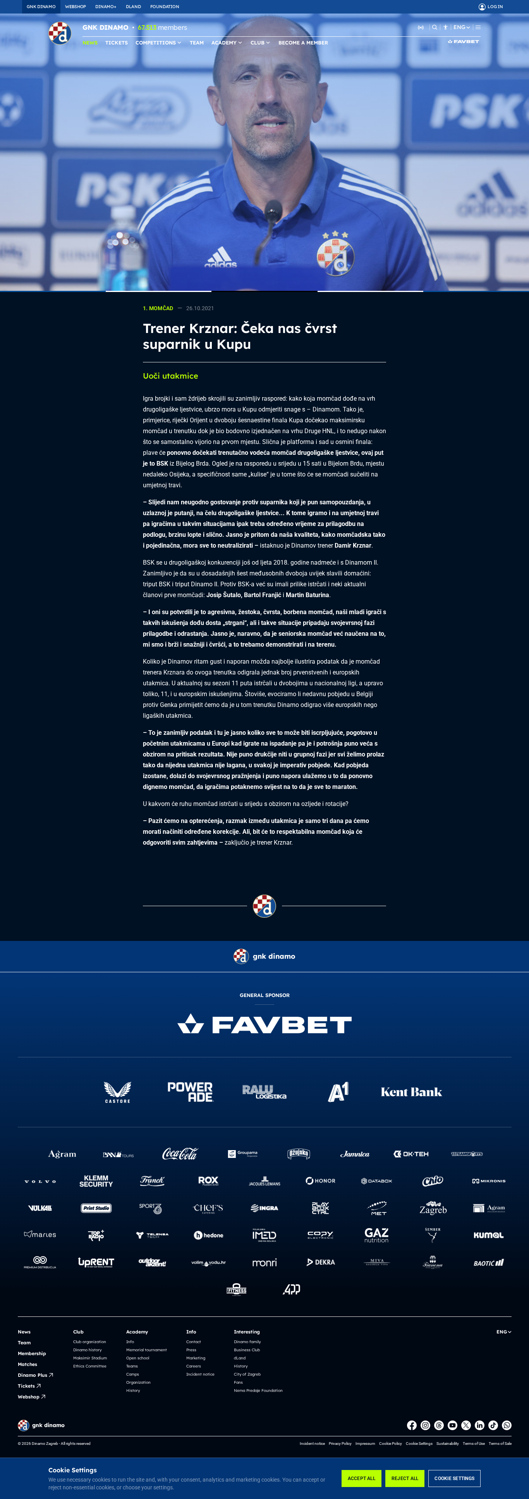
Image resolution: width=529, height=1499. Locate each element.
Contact (193, 1341)
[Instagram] (425, 1425)
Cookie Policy (390, 1443)
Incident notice (200, 1374)
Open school (137, 1358)
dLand (240, 1358)
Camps (132, 1374)
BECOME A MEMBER (303, 42)
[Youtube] (452, 1425)
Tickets (26, 1386)
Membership (32, 1353)
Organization (138, 1382)
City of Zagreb (247, 1374)
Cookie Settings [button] (419, 1443)
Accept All (361, 1478)
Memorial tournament (146, 1349)
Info (130, 1341)
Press (191, 1349)
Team (24, 1342)
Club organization (89, 1341)
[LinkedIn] (479, 1425)
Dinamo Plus (32, 1375)
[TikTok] (493, 1425)
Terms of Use (474, 1443)
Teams (132, 1366)
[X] (466, 1425)
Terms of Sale (500, 1443)
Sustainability (447, 1443)
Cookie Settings (454, 1478)
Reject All (405, 1478)
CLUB (257, 42)
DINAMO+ (105, 6)
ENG (459, 27)
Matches (27, 1364)
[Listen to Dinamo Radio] (421, 27)
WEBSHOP (75, 6)
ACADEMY (224, 42)
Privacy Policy (340, 1443)
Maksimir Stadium (90, 1358)
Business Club (247, 1349)
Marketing (195, 1358)
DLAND (133, 6)
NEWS (90, 42)
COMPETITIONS (156, 42)
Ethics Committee (89, 1366)
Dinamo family (247, 1341)
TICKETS (116, 42)
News (24, 1332)
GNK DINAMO (41, 6)
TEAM (197, 42)
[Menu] (478, 27)
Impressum (365, 1443)
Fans (238, 1382)
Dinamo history (87, 1349)
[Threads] (439, 1425)
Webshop (29, 1397)
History (133, 1390)
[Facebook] (412, 1425)
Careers (193, 1366)
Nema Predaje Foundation (258, 1390)
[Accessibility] (445, 27)
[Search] (434, 27)
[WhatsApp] (507, 1425)
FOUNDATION (164, 6)
